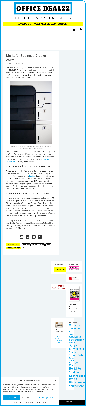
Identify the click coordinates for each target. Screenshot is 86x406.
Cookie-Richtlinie (19, 402)
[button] (55, 380)
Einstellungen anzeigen (47, 397)
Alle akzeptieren (11, 397)
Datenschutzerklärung (31, 402)
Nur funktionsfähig (28, 397)
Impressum (42, 402)
